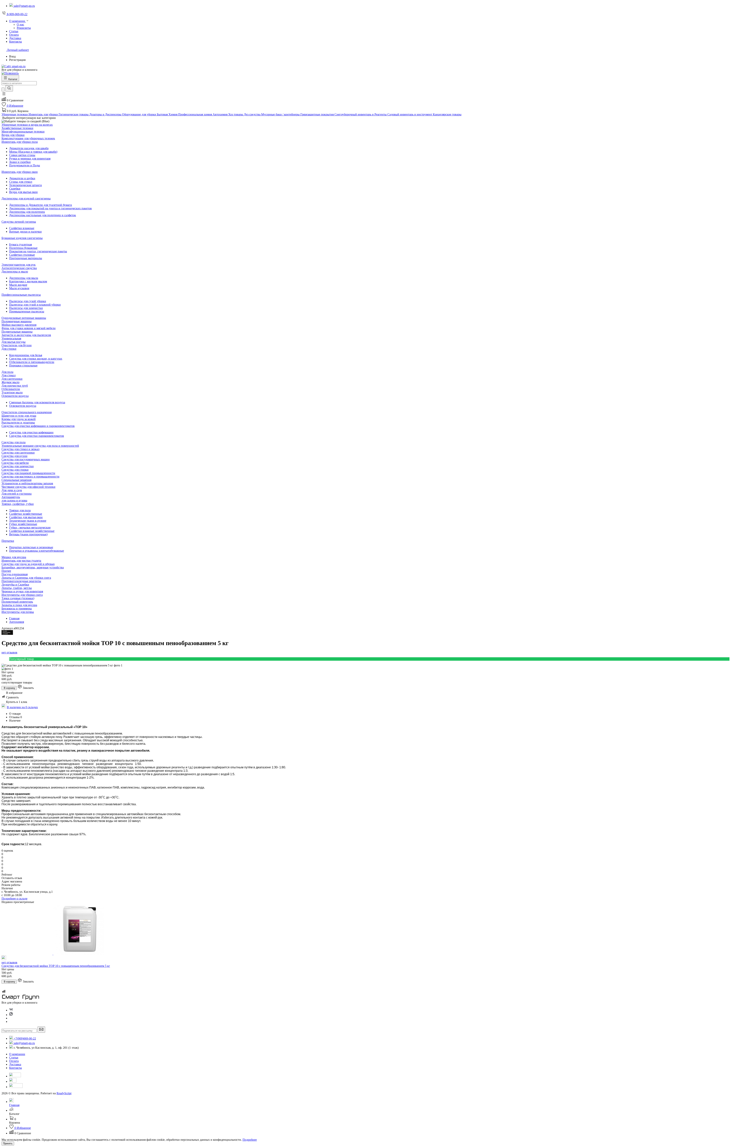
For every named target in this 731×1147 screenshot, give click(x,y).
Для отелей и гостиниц (17, 493)
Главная (14, 618)
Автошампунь (11, 497)
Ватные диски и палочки (25, 231)
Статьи (13, 1057)
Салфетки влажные (21, 228)
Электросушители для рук (19, 264)
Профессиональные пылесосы (21, 294)
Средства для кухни (14, 456)
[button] (4, 95)
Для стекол (9, 375)
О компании (17, 1054)
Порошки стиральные (23, 365)
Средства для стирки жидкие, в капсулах (35, 358)
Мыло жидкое (18, 284)
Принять (8, 1143)
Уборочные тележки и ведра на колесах (27, 124)
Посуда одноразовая (15, 574)
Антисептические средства (19, 268)
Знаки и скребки (20, 162)
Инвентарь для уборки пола (20, 141)
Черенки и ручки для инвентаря (22, 591)
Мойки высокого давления (19, 324)
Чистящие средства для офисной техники (28, 486)
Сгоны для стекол (20, 181)
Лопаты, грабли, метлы (17, 588)
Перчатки (8, 540)
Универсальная (11, 338)
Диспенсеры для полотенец (27, 211)
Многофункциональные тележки (23, 131)
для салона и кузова (14, 500)
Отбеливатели (11, 389)
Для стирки (9, 348)
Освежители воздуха (15, 395)
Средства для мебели (15, 462)
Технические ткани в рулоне (27, 520)
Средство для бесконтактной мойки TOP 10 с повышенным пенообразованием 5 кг (56, 965)
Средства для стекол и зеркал (20, 449)
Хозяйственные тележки (17, 128)
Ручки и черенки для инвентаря (29, 158)
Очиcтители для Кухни (17, 345)
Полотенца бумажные (23, 248)
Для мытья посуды (14, 341)
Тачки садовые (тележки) (18, 598)
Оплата (14, 1061)
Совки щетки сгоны (22, 155)
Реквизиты (24, 27)
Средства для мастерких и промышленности (30, 476)
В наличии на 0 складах (22, 707)
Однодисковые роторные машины (24, 318)
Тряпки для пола (20, 510)
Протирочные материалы (25, 258)
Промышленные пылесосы (26, 311)
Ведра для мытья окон (23, 192)
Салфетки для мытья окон (26, 517)
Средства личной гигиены (19, 221)
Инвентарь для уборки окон (20, 171)
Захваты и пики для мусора (19, 605)
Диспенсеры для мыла (23, 278)
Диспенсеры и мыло (15, 271)
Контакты (15, 1067)
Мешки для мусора (14, 557)
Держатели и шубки (22, 178)
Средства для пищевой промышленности (28, 473)
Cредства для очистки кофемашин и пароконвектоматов (38, 426)
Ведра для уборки (13, 135)
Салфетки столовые (22, 254)
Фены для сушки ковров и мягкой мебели (29, 328)
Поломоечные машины (17, 321)
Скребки (14, 188)
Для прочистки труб (15, 385)
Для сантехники (12, 378)
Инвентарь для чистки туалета (21, 560)
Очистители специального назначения (27, 412)
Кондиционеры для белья (25, 355)
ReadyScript (64, 1093)
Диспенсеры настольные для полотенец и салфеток (42, 215)
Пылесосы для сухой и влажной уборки (35, 304)
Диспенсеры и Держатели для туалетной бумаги (40, 205)
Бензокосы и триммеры (17, 608)
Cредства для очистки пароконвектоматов (36, 435)
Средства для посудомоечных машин (26, 459)
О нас (20, 24)
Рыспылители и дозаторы (18, 422)
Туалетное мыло (12, 392)
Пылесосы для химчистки (26, 308)
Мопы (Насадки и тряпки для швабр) (33, 151)
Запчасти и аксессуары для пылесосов (26, 335)
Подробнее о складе (14, 898)
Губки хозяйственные (23, 524)
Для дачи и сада (12, 490)
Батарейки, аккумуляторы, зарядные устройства (33, 567)
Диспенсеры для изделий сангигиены (26, 198)
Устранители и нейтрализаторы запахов (27, 483)
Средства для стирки (15, 469)
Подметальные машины (17, 331)
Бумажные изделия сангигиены (22, 238)
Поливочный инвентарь (17, 601)
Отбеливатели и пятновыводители (31, 362)
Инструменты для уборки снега (22, 594)
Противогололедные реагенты (21, 581)
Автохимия (16, 621)
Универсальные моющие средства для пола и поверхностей (40, 445)
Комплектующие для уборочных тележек (28, 138)
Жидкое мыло (10, 382)
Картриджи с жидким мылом (28, 281)
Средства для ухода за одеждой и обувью (28, 564)
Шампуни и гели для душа (19, 415)
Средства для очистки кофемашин (31, 432)
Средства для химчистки (18, 466)
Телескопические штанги (25, 185)
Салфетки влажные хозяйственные (31, 531)
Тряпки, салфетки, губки (18, 504)
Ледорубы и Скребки (15, 584)
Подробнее (250, 1139)
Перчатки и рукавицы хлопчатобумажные (36, 550)
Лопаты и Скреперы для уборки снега (26, 577)
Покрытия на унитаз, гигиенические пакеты (38, 251)
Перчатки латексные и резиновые (31, 547)
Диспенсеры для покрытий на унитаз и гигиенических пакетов (50, 208)
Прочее (6, 570)
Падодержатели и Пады (24, 165)
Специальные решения (16, 480)
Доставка (15, 1064)
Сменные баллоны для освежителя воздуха (37, 402)
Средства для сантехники (18, 452)
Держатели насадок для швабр (29, 148)
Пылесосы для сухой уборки (27, 301)
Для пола (7, 372)
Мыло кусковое (19, 288)
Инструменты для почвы (18, 612)
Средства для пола (14, 442)
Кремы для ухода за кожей (19, 419)
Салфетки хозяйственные (25, 513)
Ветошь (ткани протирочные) (28, 534)
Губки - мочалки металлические (30, 527)
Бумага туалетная (20, 244)
